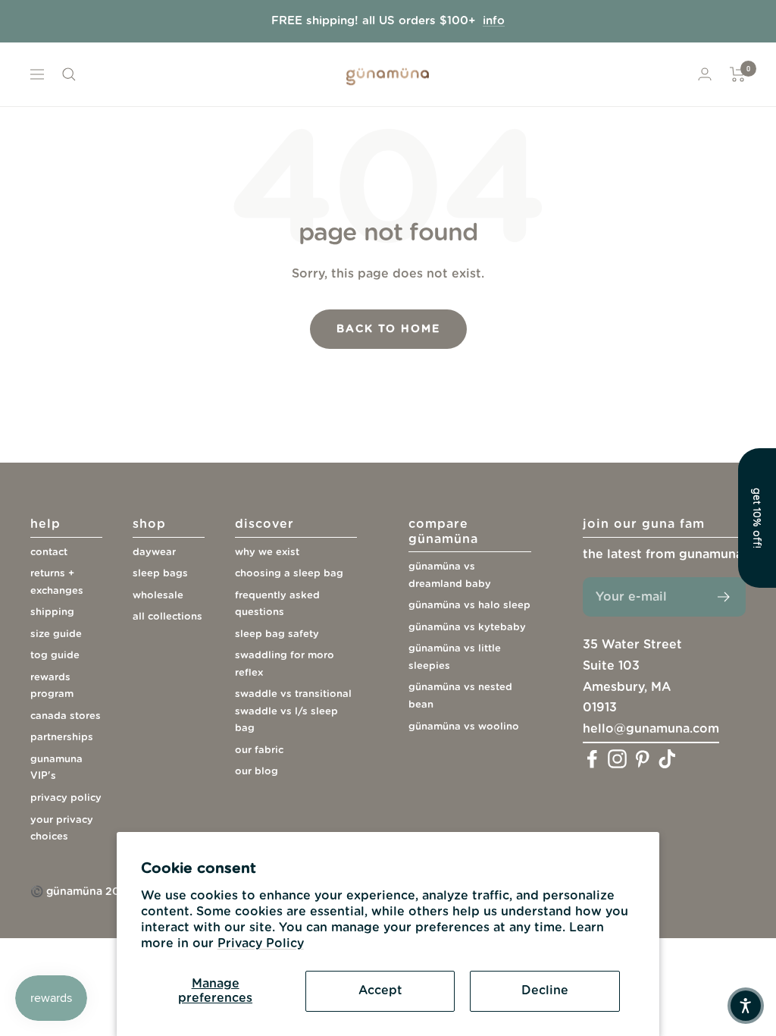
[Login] (705, 73)
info (494, 21)
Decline (544, 990)
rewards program (52, 686)
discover (264, 524)
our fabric (259, 750)
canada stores (65, 716)
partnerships (61, 737)
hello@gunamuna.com (651, 729)
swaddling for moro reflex (284, 664)
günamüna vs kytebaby (467, 628)
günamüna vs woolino (463, 727)
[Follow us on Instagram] (617, 758)
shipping (52, 612)
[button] (746, 1005)
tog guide (55, 656)
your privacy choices (61, 829)
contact (48, 552)
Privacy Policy (260, 943)
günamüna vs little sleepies (454, 657)
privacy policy (66, 798)
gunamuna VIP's (56, 768)
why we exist (267, 552)
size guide (56, 634)
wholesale (158, 596)
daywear (154, 552)
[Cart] (738, 74)
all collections (167, 617)
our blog (256, 772)
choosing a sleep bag (289, 574)
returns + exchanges (56, 582)
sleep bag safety (277, 634)
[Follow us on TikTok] (667, 758)
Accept (380, 990)
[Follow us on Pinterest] (642, 758)
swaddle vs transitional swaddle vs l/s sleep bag (293, 711)
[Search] (69, 74)
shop (149, 524)
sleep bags (160, 574)
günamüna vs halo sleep (469, 606)
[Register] (724, 597)
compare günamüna (443, 531)
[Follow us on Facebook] (592, 758)
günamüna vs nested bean (460, 696)
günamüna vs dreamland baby (449, 575)
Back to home (388, 329)
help (45, 524)
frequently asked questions (277, 604)
